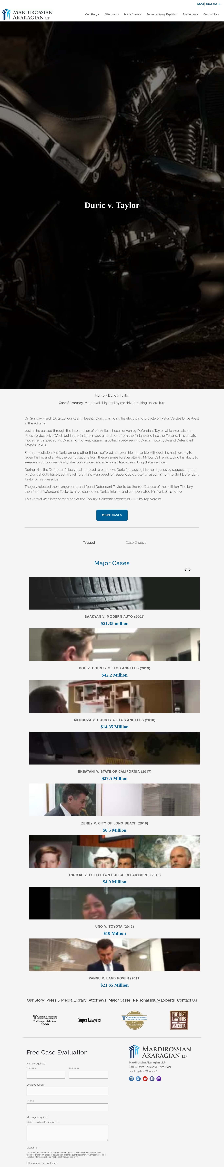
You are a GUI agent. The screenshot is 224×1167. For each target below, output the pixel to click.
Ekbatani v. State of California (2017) (115, 771)
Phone (30, 1101)
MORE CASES (112, 515)
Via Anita (101, 431)
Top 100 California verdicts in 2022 (112, 499)
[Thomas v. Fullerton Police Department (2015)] (114, 852)
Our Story (91, 14)
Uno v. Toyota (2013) (114, 926)
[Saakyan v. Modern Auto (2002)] (114, 594)
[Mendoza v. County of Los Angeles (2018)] (114, 697)
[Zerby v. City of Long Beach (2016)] (114, 801)
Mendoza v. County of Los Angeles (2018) (114, 720)
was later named (56, 499)
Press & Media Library (66, 1000)
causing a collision (106, 440)
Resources (189, 14)
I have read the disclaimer (43, 1163)
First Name (31, 1068)
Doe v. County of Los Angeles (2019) (114, 668)
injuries (113, 457)
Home (99, 395)
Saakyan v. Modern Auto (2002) (115, 616)
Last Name (74, 1068)
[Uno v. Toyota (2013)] (114, 904)
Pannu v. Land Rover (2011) (115, 978)
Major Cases (131, 14)
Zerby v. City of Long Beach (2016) (114, 823)
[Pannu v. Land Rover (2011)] (114, 956)
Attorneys (110, 14)
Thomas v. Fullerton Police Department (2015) (114, 875)
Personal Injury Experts (161, 14)
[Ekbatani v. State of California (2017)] (114, 749)
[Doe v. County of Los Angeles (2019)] (114, 646)
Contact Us (210, 14)
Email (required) (35, 1084)
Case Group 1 (136, 542)
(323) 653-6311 (209, 4)
